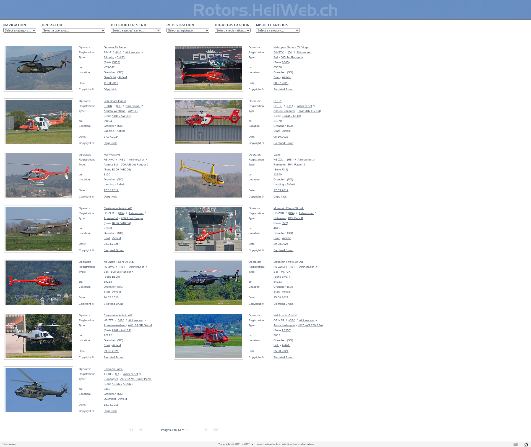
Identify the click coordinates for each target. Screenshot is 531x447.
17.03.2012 (111, 190)
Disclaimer (9, 444)
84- (118, 52)
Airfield (122, 77)
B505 (285, 62)
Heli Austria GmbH (285, 315)
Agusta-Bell (111, 164)
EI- (119, 105)
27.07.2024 (111, 136)
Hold (276, 345)
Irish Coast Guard (115, 100)
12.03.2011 (111, 404)
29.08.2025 (281, 243)
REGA (278, 100)
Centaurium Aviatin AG (118, 208)
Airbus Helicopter (284, 110)
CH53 (115, 62)
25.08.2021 (281, 297)
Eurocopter (111, 378)
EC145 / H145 (291, 115)
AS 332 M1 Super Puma (136, 378)
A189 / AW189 (121, 115)
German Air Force (115, 47)
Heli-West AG (112, 154)
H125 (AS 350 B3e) (310, 325)
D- (290, 52)
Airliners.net (132, 52)
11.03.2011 (111, 83)
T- (117, 373)
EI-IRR (108, 105)
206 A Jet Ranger (132, 218)
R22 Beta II (295, 218)
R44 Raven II (296, 164)
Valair (277, 154)
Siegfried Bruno (283, 89)
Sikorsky (109, 57)
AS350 (286, 330)
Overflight (110, 77)
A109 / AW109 (121, 330)
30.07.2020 (281, 83)
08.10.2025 (281, 136)
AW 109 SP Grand (140, 325)
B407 (285, 276)
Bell (276, 57)
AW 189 (133, 110)
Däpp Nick (110, 89)
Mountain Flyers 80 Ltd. (289, 208)
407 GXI (286, 271)
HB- (289, 105)
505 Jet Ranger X (292, 57)
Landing (109, 130)
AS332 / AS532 (122, 383)
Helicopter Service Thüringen (292, 47)
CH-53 (121, 57)
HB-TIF (278, 105)
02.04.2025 (111, 243)
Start (277, 77)
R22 (284, 223)
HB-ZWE (109, 266)
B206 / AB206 (121, 169)
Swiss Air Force (113, 368)
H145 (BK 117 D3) (309, 110)
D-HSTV (279, 52)
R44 (284, 169)
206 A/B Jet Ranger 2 (135, 164)
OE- (291, 320)
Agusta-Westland (115, 110)
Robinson (280, 164)
